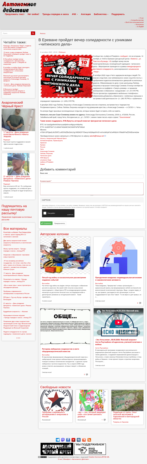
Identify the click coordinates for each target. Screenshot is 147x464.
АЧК (74, 14)
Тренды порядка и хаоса (55, 14)
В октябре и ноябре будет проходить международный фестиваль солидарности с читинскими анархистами (16, 69)
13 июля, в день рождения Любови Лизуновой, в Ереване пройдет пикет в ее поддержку (17, 54)
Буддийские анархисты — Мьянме (15, 311)
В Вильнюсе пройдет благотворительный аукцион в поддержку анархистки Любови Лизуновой (14, 91)
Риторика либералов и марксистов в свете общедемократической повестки (60, 350)
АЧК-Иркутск (44, 158)
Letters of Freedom (46, 162)
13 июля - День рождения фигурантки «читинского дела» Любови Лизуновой (16, 85)
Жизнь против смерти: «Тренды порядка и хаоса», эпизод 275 (14, 250)
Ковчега (134, 58)
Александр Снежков (47, 151)
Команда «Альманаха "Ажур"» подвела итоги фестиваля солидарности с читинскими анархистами (17, 47)
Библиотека (100, 14)
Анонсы (42, 33)
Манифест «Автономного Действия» (76, 459)
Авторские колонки (54, 234)
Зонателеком (125, 117)
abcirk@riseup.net (97, 136)
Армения (43, 143)
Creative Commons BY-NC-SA (99, 457)
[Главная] (20, 7)
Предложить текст (14, 14)
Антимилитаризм (46, 140)
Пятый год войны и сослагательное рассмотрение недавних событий (64, 278)
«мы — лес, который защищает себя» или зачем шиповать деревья (92, 414)
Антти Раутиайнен (101, 348)
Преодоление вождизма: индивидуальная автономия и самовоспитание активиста (118, 278)
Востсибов (45, 283)
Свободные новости (55, 387)
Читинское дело (45, 155)
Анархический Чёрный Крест (56, 138)
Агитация (86, 14)
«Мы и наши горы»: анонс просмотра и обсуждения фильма (17, 286)
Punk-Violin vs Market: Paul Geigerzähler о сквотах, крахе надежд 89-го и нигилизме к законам (17, 234)
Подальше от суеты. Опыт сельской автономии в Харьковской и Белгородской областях (126, 415)
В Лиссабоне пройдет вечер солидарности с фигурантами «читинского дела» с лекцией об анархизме (14, 61)
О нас (60, 459)
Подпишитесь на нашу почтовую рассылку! (14, 209)
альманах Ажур (45, 160)
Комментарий (46, 181)
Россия (42, 147)
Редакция (62, 52)
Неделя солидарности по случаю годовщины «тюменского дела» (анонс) (17, 333)
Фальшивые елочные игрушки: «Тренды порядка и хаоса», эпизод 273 (17, 316)
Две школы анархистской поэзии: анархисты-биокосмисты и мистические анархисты (17, 242)
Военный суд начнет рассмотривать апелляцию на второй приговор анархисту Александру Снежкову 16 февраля (16, 78)
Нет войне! (33, 14)
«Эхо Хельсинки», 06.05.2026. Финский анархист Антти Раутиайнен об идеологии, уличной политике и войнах (118, 342)
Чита (42, 149)
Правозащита (58, 140)
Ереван (42, 145)
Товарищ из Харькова (120, 422)
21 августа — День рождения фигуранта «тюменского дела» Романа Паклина (17, 178)
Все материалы (15, 228)
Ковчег (42, 164)
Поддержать (118, 14)
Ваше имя (44, 173)
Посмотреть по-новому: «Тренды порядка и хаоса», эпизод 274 (15, 280)
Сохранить (47, 223)
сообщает (124, 56)
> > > (18, 337)
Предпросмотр (59, 223)
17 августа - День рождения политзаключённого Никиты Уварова (16, 134)
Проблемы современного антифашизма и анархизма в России (55, 414)
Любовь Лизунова (46, 153)
